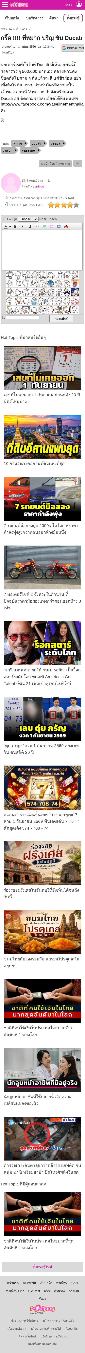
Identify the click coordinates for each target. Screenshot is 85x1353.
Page (42, 1298)
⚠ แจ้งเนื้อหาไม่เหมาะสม (55, 163)
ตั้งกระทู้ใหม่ (42, 1267)
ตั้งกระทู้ (73, 18)
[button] (7, 227)
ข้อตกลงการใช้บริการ (24, 1320)
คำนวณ (59, 1291)
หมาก (17, 143)
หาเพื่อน (61, 1283)
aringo (39, 186)
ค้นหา (54, 18)
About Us (72, 1328)
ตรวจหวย (29, 1283)
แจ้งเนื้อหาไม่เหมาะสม (42, 1344)
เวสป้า (7, 150)
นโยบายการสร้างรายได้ (46, 1328)
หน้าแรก (6, 29)
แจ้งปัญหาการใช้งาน (54, 1336)
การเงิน (74, 1291)
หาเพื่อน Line (15, 1291)
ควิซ (47, 1291)
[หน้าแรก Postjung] (19, 4)
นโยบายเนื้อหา (16, 1328)
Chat (74, 1283)
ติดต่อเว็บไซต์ (27, 1336)
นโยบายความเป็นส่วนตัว (58, 1320)
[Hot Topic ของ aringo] (11, 192)
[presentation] (5, 227)
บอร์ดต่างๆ (34, 18)
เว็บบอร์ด (12, 18)
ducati (36, 143)
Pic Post (34, 1291)
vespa (55, 143)
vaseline (28, 150)
